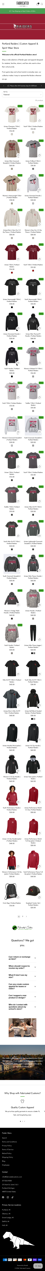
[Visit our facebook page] (3, 1197)
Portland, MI (6, 1210)
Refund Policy (6, 1153)
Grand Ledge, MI (8, 1217)
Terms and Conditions (9, 1142)
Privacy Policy (7, 1145)
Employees (5, 1165)
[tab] (20, 1121)
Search (4, 1138)
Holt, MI (4, 1225)
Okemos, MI (6, 1213)
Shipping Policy (7, 1157)
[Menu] (3, 4)
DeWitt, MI (5, 1221)
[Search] (42, 4)
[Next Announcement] (41, 85)
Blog (3, 1161)
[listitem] (22, 11)
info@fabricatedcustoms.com (12, 1177)
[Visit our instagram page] (7, 1197)
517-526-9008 (7, 1180)
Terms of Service (7, 1149)
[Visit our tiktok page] (12, 1197)
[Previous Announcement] (3, 85)
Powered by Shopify (22, 1265)
